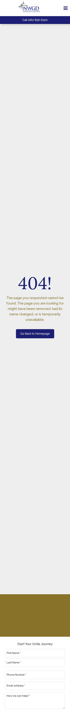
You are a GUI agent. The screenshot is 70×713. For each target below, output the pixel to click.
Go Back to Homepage (35, 333)
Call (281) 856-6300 (35, 20)
